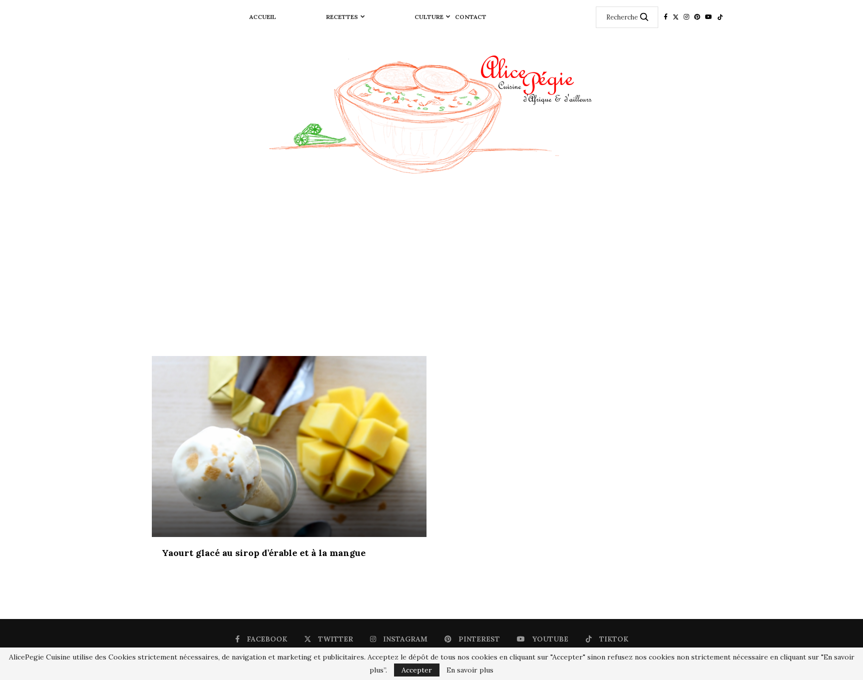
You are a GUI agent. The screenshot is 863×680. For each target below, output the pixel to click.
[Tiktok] (720, 17)
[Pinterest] (697, 17)
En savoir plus (469, 670)
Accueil (262, 16)
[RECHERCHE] (644, 17)
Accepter (417, 670)
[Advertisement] (431, 271)
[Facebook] (665, 17)
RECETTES (342, 16)
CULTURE (429, 16)
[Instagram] (686, 17)
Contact (470, 16)
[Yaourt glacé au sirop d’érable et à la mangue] (289, 446)
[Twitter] (675, 17)
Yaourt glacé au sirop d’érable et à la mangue (264, 552)
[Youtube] (709, 17)
